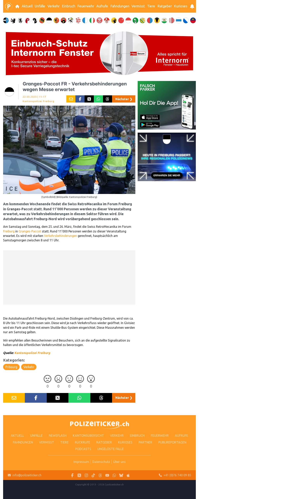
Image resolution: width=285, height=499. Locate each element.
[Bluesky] (121, 475)
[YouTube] (107, 475)
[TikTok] (93, 475)
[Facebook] (72, 475)
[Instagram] (86, 475)
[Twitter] (79, 475)
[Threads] (100, 475)
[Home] (9, 6)
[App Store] (128, 475)
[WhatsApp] (114, 475)
